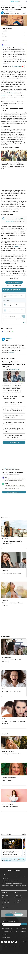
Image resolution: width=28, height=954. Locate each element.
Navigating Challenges (7, 538)
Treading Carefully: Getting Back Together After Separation (14, 885)
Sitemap (3, 946)
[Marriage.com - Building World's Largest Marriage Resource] (15, 2)
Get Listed (9, 914)
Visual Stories (4, 907)
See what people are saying (13, 492)
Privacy (3, 931)
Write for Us (18, 914)
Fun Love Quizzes (7, 780)
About (3, 928)
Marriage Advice (5, 897)
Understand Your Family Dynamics (10, 777)
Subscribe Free (18, 66)
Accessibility (4, 934)
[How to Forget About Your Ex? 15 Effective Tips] (14, 647)
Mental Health (5, 570)
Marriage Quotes (5, 902)
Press (17, 928)
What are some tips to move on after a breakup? (15, 310)
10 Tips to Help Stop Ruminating (11, 573)
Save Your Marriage (6, 718)
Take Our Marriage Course (14, 282)
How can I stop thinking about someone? (13, 304)
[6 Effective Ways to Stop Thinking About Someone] (14, 528)
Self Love (4, 688)
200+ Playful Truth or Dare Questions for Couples (12, 883)
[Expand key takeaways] (25, 45)
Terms (24, 322)
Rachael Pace (8, 11)
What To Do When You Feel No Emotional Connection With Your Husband (13, 877)
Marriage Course (17, 895)
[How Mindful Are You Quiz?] (14, 801)
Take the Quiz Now (14, 442)
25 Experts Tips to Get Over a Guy (12, 691)
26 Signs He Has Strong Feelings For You (10, 880)
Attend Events (5, 37)
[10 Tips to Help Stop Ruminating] (13, 560)
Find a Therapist (5, 895)
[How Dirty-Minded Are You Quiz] (14, 748)
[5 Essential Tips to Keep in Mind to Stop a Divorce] (14, 708)
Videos (3, 904)
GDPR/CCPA (23, 931)
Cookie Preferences (6, 937)
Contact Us (23, 928)
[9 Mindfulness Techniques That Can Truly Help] (14, 590)
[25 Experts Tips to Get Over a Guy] (13, 678)
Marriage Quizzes (5, 900)
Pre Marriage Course (18, 900)
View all (23, 834)
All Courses (16, 902)
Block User (4, 31)
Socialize (4, 34)
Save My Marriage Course (19, 897)
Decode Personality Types (8, 751)
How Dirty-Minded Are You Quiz (11, 754)
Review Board (9, 928)
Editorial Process (9, 931)
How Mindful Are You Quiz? (10, 806)
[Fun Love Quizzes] (14, 775)
